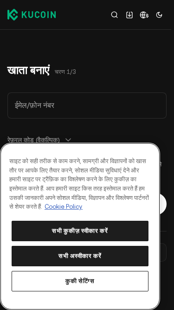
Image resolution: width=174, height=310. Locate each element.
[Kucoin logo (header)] (31, 14)
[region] (80, 226)
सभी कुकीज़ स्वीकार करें (80, 230)
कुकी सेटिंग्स (80, 280)
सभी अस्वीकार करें (79, 255)
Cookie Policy (64, 206)
